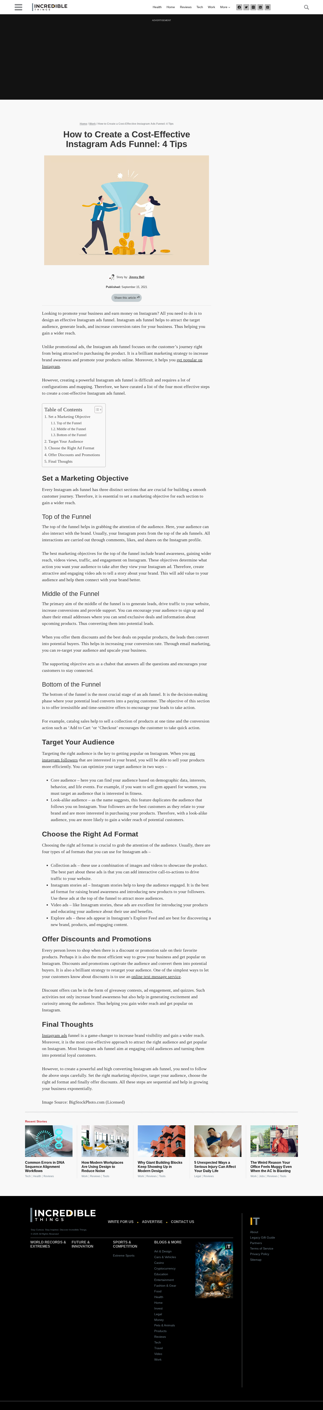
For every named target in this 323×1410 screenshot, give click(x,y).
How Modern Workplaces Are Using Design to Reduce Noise (102, 1167)
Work (211, 7)
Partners (256, 1243)
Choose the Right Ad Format (71, 448)
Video (158, 1354)
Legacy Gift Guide (262, 1237)
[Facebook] (239, 7)
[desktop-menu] (18, 7)
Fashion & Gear (165, 1285)
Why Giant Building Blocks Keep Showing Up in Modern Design (160, 1167)
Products (160, 1331)
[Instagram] (253, 7)
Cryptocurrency (165, 1268)
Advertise (152, 1222)
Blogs (160, 1242)
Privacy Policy (259, 1254)
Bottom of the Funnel (72, 435)
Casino (159, 1262)
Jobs (262, 1176)
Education (161, 1274)
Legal (197, 1176)
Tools (106, 1176)
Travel (158, 1348)
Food (158, 1291)
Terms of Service (261, 1248)
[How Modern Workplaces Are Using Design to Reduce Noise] (105, 1141)
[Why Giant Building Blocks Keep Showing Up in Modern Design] (161, 1141)
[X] (246, 7)
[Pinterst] (268, 7)
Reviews (186, 7)
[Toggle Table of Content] (96, 409)
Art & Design (163, 1251)
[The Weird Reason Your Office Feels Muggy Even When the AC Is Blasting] (274, 1141)
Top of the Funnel (69, 423)
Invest (158, 1308)
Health (157, 7)
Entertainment (164, 1280)
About (254, 1232)
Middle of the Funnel (72, 429)
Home (171, 7)
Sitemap (255, 1259)
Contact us (182, 1222)
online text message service (156, 976)
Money (159, 1320)
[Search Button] (304, 7)
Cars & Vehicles (165, 1257)
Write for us (121, 1222)
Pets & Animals (164, 1325)
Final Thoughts (61, 461)
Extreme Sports (123, 1255)
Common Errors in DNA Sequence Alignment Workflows (44, 1167)
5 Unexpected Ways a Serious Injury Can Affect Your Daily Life (215, 1167)
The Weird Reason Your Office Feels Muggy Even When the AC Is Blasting (271, 1167)
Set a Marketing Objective (69, 416)
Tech (199, 7)
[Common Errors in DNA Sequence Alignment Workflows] (49, 1141)
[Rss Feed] (260, 7)
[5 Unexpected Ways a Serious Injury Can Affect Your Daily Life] (218, 1141)
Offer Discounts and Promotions (74, 455)
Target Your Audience (66, 441)
